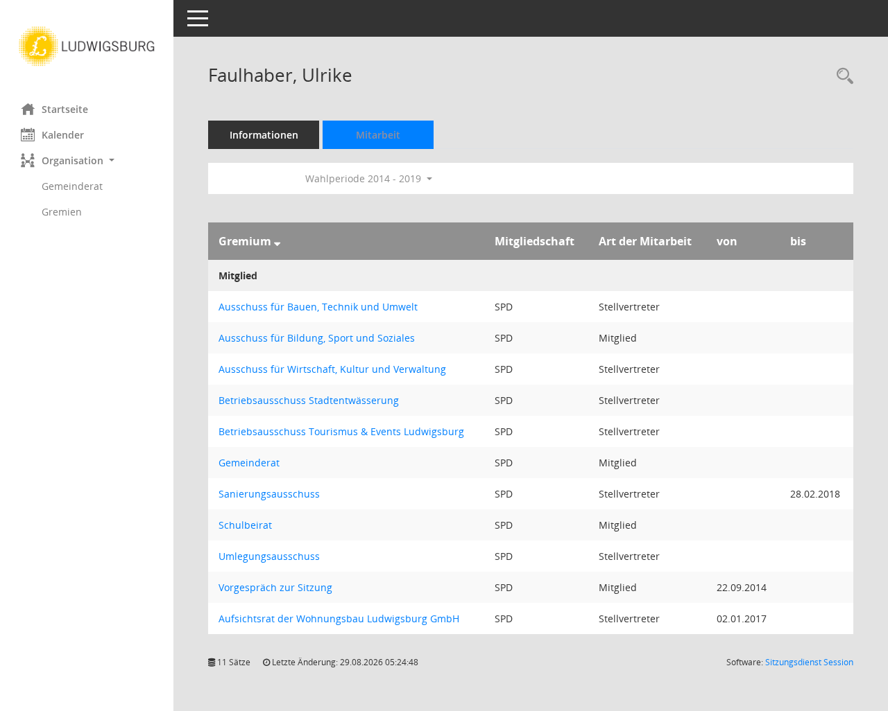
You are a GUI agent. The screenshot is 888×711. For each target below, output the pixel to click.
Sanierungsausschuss (269, 493)
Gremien (62, 211)
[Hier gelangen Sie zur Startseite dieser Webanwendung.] (86, 46)
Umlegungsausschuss (269, 556)
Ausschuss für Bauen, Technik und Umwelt (318, 306)
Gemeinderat (72, 186)
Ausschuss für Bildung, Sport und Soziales (317, 337)
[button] (86, 160)
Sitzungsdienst (809, 662)
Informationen (264, 134)
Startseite (65, 109)
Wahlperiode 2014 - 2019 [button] (364, 178)
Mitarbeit (378, 134)
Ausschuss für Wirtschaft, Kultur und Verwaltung (332, 369)
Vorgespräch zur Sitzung (275, 587)
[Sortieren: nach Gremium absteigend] (277, 241)
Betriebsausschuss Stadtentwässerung (309, 400)
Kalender (63, 134)
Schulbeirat (245, 525)
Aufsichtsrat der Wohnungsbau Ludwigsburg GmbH (339, 618)
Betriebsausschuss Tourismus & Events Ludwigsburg (341, 431)
